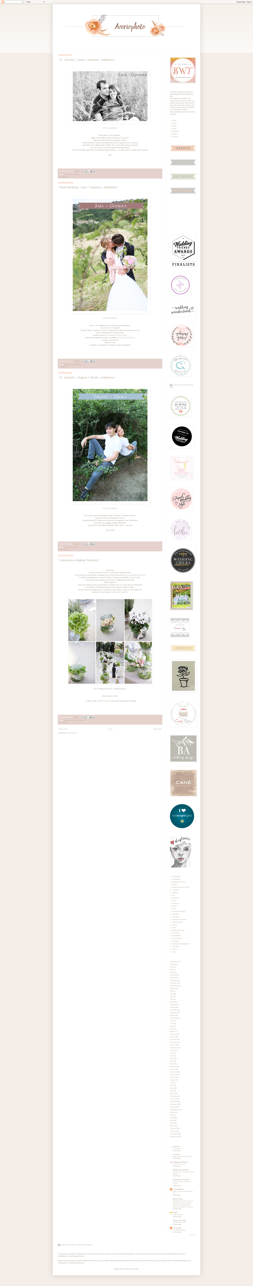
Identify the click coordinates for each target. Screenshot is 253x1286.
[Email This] (83, 171)
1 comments (63, 367)
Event (174, 901)
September (174, 961)
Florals (174, 906)
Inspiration (79, 720)
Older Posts (157, 729)
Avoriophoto (68, 174)
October (173, 1015)
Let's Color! (177, 1228)
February (173, 975)
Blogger (136, 1269)
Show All (192, 1235)
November (173, 983)
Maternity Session (178, 930)
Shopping (175, 941)
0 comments (63, 176)
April (171, 999)
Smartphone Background (181, 944)
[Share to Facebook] (91, 171)
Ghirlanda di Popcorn (180, 1162)
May (171, 970)
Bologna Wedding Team (180, 887)
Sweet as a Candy (179, 1220)
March (172, 972)
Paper (174, 129)
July (171, 991)
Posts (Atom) (72, 733)
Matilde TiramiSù (121, 592)
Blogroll (174, 134)
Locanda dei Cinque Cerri (116, 335)
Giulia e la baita (177, 1214)
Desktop (175, 893)
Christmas (175, 890)
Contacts (175, 137)
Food (74, 720)
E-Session (75, 174)
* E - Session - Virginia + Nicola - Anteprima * (87, 377)
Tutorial (174, 949)
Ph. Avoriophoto (109, 128)
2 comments (63, 722)
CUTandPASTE (178, 1189)
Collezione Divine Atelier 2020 (182, 1156)
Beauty (174, 884)
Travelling (175, 946)
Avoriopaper (176, 876)
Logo (174, 928)
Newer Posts (63, 729)
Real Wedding (76, 364)
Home (110, 729)
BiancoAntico (178, 1199)
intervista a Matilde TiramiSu (134, 575)
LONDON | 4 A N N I (179, 1164)
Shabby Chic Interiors (181, 1170)
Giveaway (175, 914)
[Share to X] (88, 171)
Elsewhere (176, 131)
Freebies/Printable (178, 911)
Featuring (175, 903)
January (173, 978)
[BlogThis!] (86, 171)
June (172, 967)
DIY (173, 895)
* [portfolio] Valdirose (179, 1230)
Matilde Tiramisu (104, 701)
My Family (175, 933)
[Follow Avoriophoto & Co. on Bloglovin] (180, 867)
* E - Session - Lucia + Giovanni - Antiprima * (86, 59)
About (174, 123)
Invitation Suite (177, 922)
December (173, 980)
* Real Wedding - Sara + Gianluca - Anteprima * (88, 187)
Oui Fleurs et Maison (126, 338)
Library (174, 925)
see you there (177, 1148)
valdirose (176, 1147)
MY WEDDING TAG (179, 1222)
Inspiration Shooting (179, 919)
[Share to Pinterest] (94, 171)
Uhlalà (175, 1212)
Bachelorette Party (178, 882)
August (172, 964)
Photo (174, 126)
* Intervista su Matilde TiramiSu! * (79, 560)
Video (174, 952)
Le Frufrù (176, 1154)
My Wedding (176, 936)
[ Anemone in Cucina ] (181, 1179)
